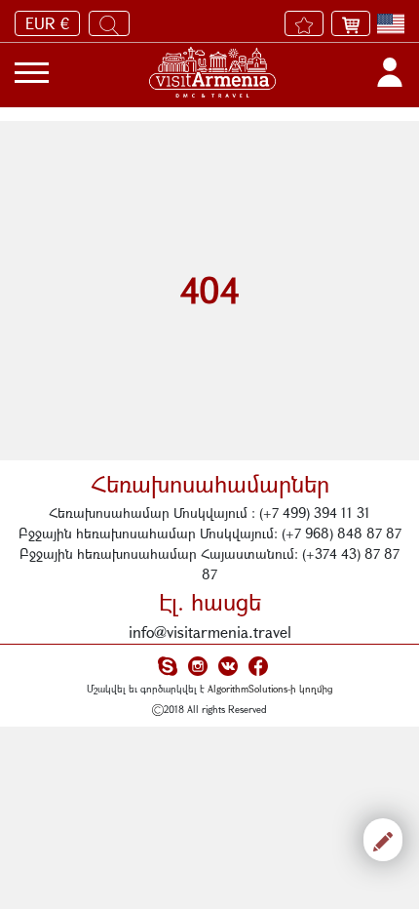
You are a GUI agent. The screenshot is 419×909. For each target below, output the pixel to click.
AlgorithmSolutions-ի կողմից (270, 688)
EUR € (47, 23)
